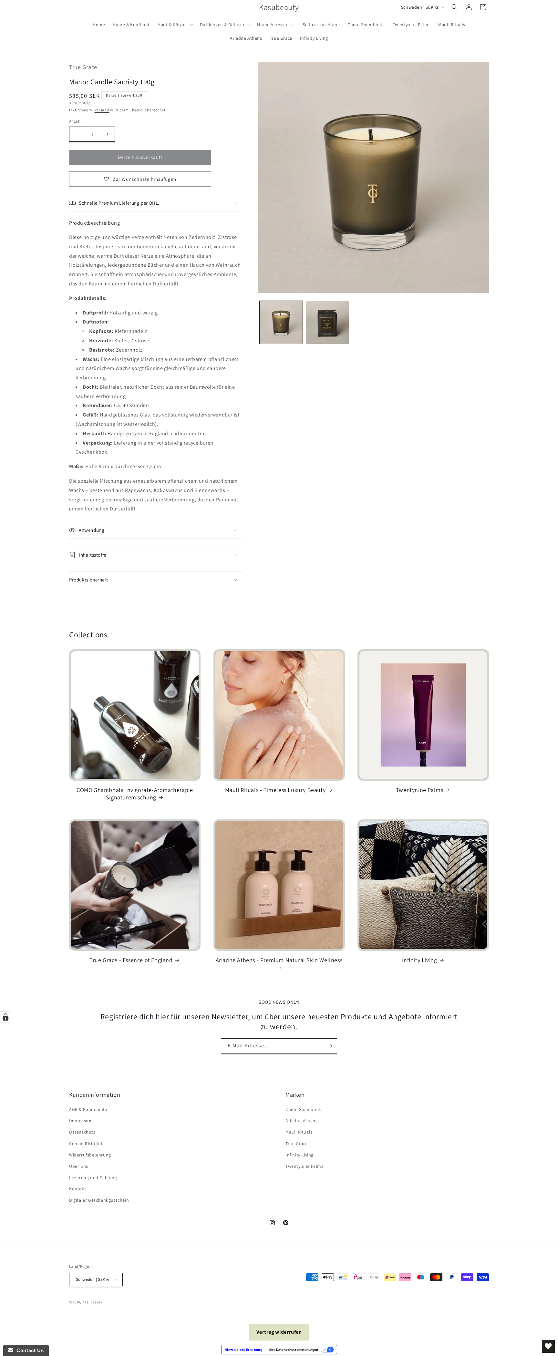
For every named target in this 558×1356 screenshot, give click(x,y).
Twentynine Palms (419, 790)
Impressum (81, 1121)
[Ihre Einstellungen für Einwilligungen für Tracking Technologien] (5, 1017)
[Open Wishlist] (548, 1346)
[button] (175, 24)
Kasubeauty (92, 1302)
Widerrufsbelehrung (90, 1155)
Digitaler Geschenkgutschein (99, 1200)
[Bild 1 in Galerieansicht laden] (281, 322)
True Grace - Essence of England (131, 960)
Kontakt (77, 1189)
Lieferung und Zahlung (93, 1177)
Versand (102, 110)
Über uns (78, 1166)
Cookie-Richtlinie (87, 1143)
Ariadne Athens (301, 1121)
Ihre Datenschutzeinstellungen (293, 1349)
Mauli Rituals (299, 1132)
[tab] (94, 223)
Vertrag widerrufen (279, 1332)
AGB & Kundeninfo (88, 1109)
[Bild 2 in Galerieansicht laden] (327, 322)
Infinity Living (419, 960)
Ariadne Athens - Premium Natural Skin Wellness (279, 960)
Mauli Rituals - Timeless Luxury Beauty (275, 790)
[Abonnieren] (330, 1045)
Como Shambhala (304, 1109)
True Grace (296, 1143)
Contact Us (28, 1350)
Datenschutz (82, 1132)
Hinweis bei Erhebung (244, 1349)
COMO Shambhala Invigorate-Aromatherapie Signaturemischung (135, 793)
